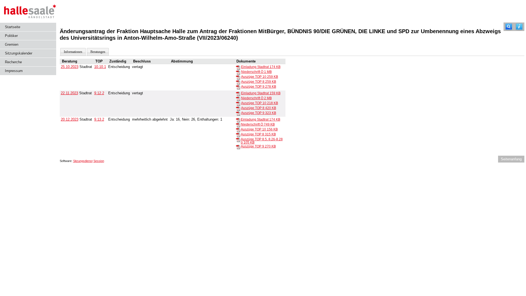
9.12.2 (99, 93)
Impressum (14, 71)
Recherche (13, 62)
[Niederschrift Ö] (238, 72)
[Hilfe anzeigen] (519, 26)
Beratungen (97, 52)
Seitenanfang (511, 159)
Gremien (11, 44)
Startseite (12, 27)
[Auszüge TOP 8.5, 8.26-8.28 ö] (238, 139)
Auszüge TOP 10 (259, 76)
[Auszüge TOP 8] (238, 82)
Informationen (73, 52)
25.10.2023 (69, 67)
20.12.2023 (69, 119)
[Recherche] (509, 26)
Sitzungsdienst (83, 161)
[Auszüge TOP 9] (238, 87)
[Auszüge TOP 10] (238, 77)
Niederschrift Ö (256, 71)
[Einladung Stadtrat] (238, 67)
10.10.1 (100, 67)
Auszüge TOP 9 (258, 86)
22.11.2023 (69, 93)
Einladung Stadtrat (261, 67)
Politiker (11, 36)
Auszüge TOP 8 (258, 81)
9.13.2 (99, 119)
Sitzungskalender (18, 53)
